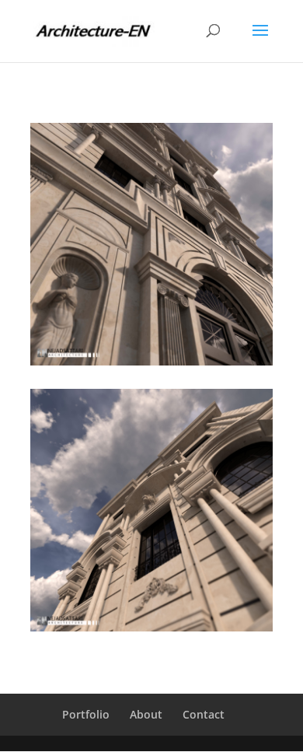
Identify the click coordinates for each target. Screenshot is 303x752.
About (146, 714)
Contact (204, 714)
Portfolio (86, 714)
